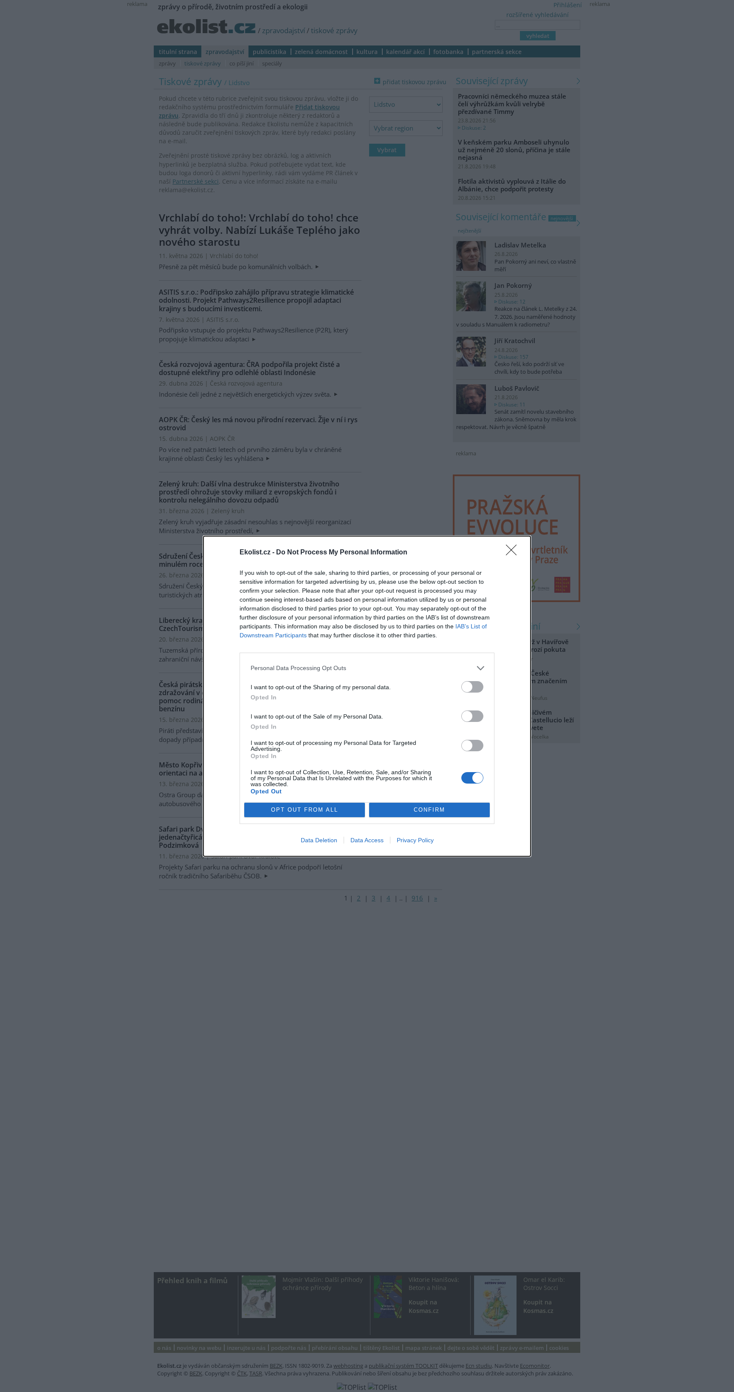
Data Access (367, 840)
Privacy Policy (415, 840)
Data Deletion (319, 840)
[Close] (514, 553)
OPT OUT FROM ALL (304, 810)
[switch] (472, 687)
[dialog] (367, 696)
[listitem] (367, 668)
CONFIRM (429, 810)
